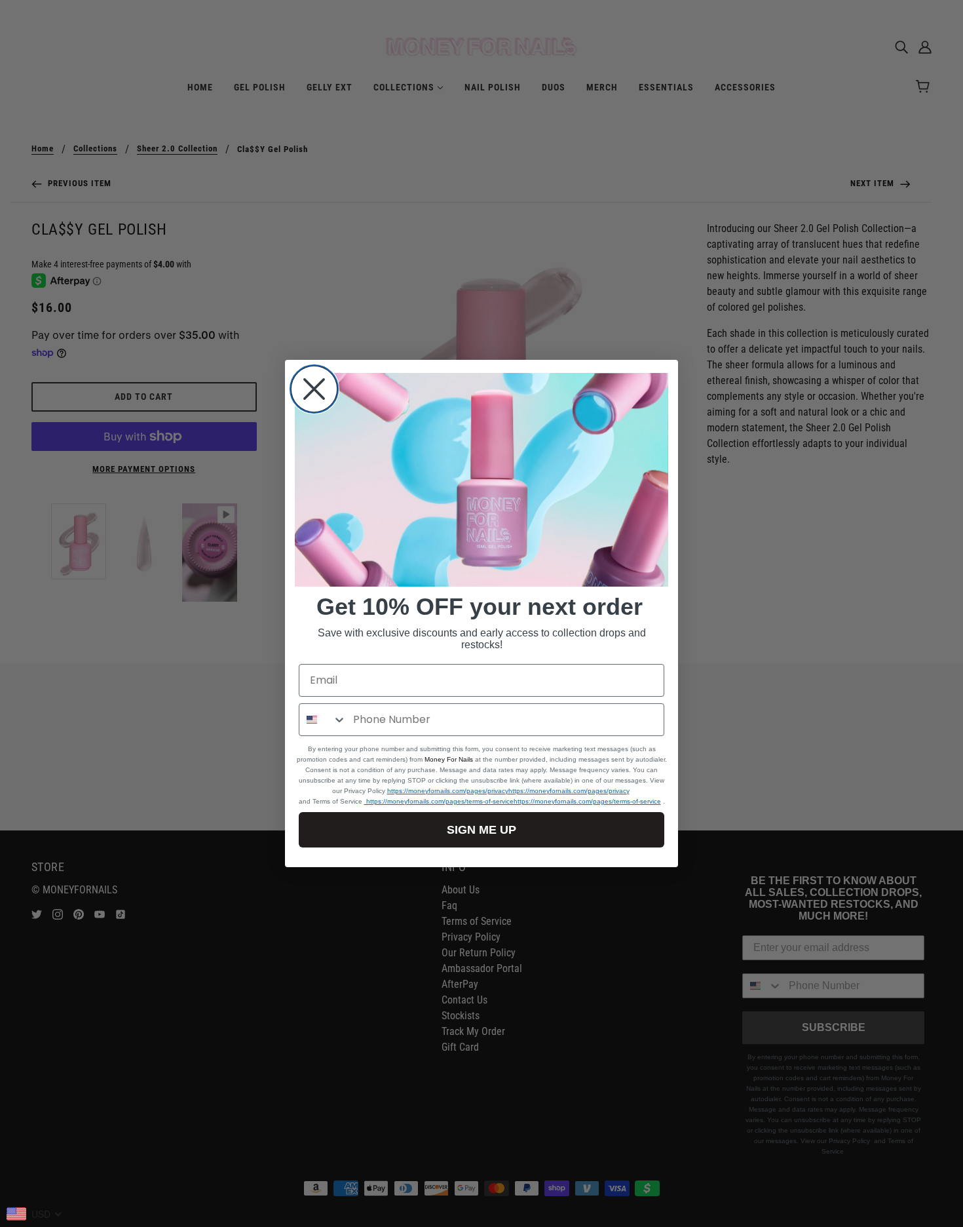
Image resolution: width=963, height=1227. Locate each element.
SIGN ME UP (481, 829)
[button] (481, 480)
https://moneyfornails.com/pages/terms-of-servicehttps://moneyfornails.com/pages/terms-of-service (512, 801)
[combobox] (323, 719)
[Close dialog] (314, 389)
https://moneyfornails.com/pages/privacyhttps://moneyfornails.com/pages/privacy (508, 790)
